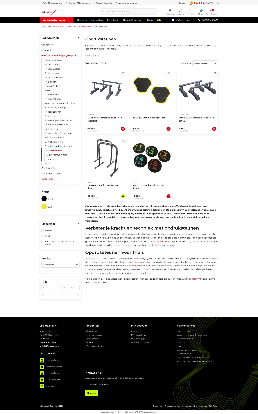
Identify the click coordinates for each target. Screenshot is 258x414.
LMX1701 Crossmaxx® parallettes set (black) (104, 119)
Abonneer (92, 393)
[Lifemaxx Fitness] (49, 13)
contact (193, 279)
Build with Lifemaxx (133, 20)
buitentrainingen (138, 265)
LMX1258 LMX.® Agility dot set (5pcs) (148, 187)
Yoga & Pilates (52, 86)
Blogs (150, 20)
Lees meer (91, 55)
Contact (182, 3)
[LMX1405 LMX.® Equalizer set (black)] (106, 158)
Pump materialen (54, 77)
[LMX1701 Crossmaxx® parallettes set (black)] (106, 90)
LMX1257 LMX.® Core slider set (149, 117)
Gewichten (47, 44)
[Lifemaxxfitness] (42, 360)
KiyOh (117, 412)
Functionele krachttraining (59, 146)
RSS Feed (213, 406)
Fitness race (51, 116)
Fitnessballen (52, 94)
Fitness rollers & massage (58, 133)
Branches (82, 20)
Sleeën (48, 90)
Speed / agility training (57, 124)
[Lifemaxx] (42, 386)
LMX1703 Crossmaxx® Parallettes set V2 (196, 119)
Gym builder (97, 20)
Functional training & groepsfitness (60, 55)
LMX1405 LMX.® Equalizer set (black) (102, 187)
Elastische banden (54, 137)
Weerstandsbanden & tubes (60, 103)
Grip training (51, 129)
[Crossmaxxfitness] (42, 367)
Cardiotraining (49, 168)
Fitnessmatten (53, 69)
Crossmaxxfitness (54, 366)
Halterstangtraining (55, 107)
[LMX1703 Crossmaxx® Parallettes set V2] (197, 90)
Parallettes (52, 159)
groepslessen (163, 241)
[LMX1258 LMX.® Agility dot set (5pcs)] (152, 158)
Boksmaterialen (53, 60)
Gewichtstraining (54, 142)
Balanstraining (52, 64)
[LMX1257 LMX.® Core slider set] (152, 90)
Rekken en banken (51, 173)
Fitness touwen (53, 112)
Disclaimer (158, 406)
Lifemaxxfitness (53, 360)
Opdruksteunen (53, 150)
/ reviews (213, 3)
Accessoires (47, 50)
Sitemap (203, 406)
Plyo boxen (51, 81)
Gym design (113, 20)
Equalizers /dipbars (57, 154)
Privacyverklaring (172, 406)
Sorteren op (186, 63)
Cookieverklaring (189, 406)
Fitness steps (52, 73)
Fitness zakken (53, 99)
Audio (48, 163)
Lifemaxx (50, 386)
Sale (159, 20)
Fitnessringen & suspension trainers (62, 120)
